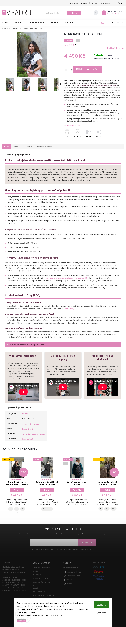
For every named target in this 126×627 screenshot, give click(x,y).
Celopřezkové (27, 439)
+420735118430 (73, 576)
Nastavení (21, 621)
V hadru (70, 580)
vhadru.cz (71, 584)
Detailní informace (72, 125)
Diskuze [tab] (29, 147)
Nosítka (25, 414)
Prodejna (105, 3)
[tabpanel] (16, 486)
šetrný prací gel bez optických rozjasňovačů (66, 278)
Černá (30, 429)
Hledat (74, 13)
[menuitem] (7, 23)
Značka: (115, 48)
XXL (113, 509)
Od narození (35, 424)
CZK (120, 3)
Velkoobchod (39, 592)
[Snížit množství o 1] (66, 70)
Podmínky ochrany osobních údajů (46, 587)
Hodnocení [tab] (17, 147)
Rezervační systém (78, 3)
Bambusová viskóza (36, 434)
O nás (94, 3)
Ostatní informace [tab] (44, 147)
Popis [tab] (6, 147)
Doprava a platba (41, 578)
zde (61, 615)
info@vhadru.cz (74, 572)
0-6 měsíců (47, 509)
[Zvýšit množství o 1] (72, 70)
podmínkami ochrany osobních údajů (77, 550)
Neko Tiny (69, 309)
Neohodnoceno (81, 45)
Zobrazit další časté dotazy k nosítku (27, 344)
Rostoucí (25, 424)
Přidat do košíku (87, 69)
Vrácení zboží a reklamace (45, 595)
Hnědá (24, 429)
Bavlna (24, 434)
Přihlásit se (87, 542)
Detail (16, 490)
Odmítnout (101, 613)
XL (22, 509)
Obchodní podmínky (42, 582)
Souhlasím (101, 605)
